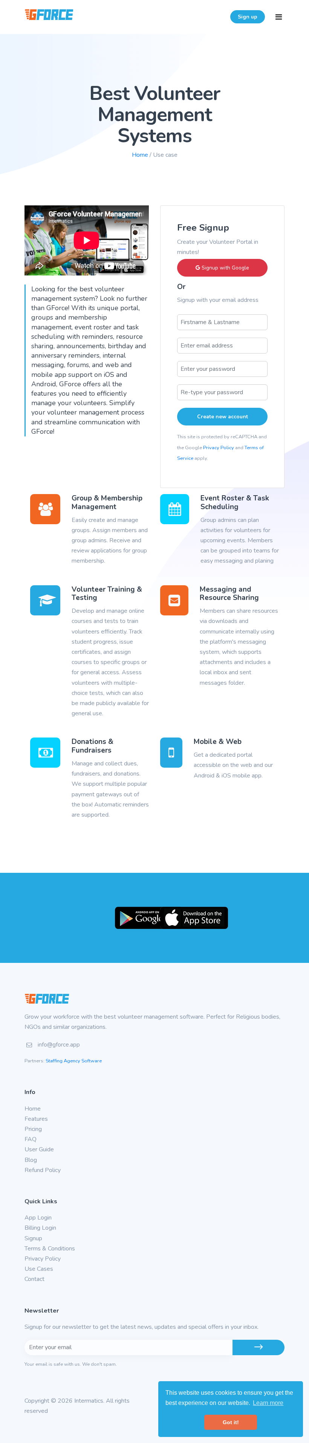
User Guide (39, 1149)
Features (36, 1119)
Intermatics (88, 1401)
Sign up (247, 16)
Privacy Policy (218, 447)
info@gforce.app (59, 1044)
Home (140, 155)
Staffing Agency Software (74, 1060)
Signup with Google (224, 267)
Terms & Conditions (49, 1248)
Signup (33, 1238)
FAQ (30, 1139)
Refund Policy (42, 1170)
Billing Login (40, 1228)
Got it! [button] (231, 1422)
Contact (34, 1279)
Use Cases (38, 1269)
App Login (38, 1217)
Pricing (33, 1129)
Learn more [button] (268, 1403)
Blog (30, 1160)
